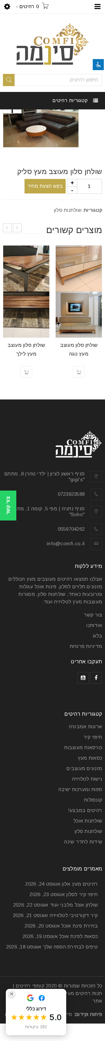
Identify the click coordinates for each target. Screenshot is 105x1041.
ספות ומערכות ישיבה (80, 789)
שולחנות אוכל (88, 821)
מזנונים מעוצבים (84, 768)
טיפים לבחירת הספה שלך (70, 947)
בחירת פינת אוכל (79, 926)
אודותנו (94, 625)
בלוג (97, 636)
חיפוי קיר (92, 737)
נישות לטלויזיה (87, 779)
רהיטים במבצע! (85, 810)
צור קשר (93, 615)
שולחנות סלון (67, 210)
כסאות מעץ (90, 758)
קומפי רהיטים (30, 986)
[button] (79, 372)
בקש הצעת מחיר (45, 186)
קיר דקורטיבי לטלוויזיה (74, 915)
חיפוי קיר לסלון (82, 894)
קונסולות (93, 800)
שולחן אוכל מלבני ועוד (74, 905)
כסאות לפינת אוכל (78, 936)
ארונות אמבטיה (85, 726)
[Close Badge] (11, 993)
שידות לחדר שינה (83, 842)
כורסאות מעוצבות (83, 747)
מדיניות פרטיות (86, 646)
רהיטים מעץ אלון (80, 884)
